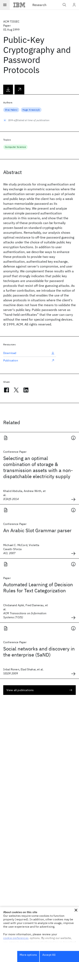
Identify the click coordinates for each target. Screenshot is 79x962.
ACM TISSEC (11, 21)
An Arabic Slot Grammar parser (37, 530)
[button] (76, 910)
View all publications (20, 690)
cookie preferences (16, 938)
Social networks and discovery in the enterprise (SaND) (39, 652)
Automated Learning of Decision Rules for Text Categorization (38, 587)
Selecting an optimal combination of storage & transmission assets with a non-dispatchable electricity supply (38, 467)
